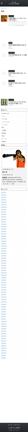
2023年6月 (3, 258)
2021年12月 (4, 297)
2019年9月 (3, 355)
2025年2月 (3, 219)
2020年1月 (3, 345)
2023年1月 (3, 270)
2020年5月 (3, 336)
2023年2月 (3, 268)
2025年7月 (3, 212)
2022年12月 (4, 272)
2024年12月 (4, 224)
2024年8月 (3, 231)
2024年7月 (3, 233)
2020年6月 (3, 333)
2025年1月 (3, 221)
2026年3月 (3, 195)
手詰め (17, 25)
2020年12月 (4, 321)
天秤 (14, 25)
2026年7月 (3, 192)
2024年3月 (3, 238)
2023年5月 (3, 260)
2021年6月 (3, 309)
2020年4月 (3, 338)
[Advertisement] (14, 65)
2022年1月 (3, 294)
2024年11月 (4, 226)
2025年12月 (4, 202)
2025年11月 (4, 204)
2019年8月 (3, 358)
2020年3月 (3, 340)
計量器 (22, 25)
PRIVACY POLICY (17, 424)
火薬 (20, 25)
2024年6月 (3, 236)
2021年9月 (3, 304)
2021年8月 (3, 306)
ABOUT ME (10, 424)
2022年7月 (3, 282)
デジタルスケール (15, 22)
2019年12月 (4, 348)
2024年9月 (3, 229)
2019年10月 (4, 353)
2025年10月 (4, 207)
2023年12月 (4, 246)
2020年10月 (4, 326)
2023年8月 (3, 253)
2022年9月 (3, 277)
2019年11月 (3, 350)
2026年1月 (3, 199)
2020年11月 (4, 323)
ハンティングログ (14, 4)
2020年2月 (3, 343)
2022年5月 (3, 287)
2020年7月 (3, 331)
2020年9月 (3, 328)
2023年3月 (3, 265)
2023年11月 (4, 248)
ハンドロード (22, 22)
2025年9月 (3, 209)
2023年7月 (3, 255)
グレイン (10, 22)
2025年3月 (3, 216)
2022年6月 (3, 285)
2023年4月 (3, 263)
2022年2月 (3, 292)
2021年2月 (3, 316)
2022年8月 (3, 280)
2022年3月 (3, 289)
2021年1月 (3, 319)
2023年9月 (3, 250)
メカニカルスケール (20, 24)
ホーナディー (13, 24)
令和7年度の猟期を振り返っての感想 (17, 55)
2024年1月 (3, 243)
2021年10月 (4, 302)
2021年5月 (3, 311)
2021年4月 (3, 314)
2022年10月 (4, 275)
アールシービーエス (22, 21)
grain (17, 21)
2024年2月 (3, 241)
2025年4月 (3, 214)
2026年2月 (3, 197)
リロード (11, 25)
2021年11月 (3, 299)
